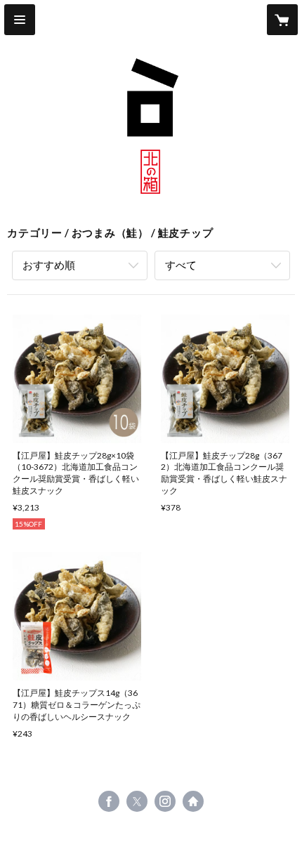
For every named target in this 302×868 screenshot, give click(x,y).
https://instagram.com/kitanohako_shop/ (165, 801)
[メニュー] (19, 19)
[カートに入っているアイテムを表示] (282, 19)
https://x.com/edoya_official (136, 801)
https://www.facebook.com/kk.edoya (108, 801)
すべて (181, 264)
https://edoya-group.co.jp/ (193, 801)
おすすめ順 (48, 264)
